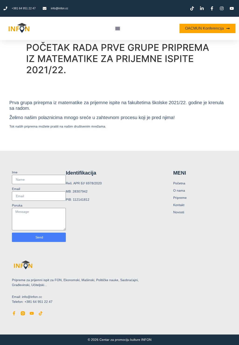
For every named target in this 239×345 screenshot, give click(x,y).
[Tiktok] (41, 313)
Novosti (178, 212)
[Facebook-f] (14, 313)
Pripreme (180, 198)
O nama (179, 190)
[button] (117, 28)
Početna (179, 183)
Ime (15, 172)
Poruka (17, 205)
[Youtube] (32, 313)
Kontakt (178, 205)
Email (16, 189)
